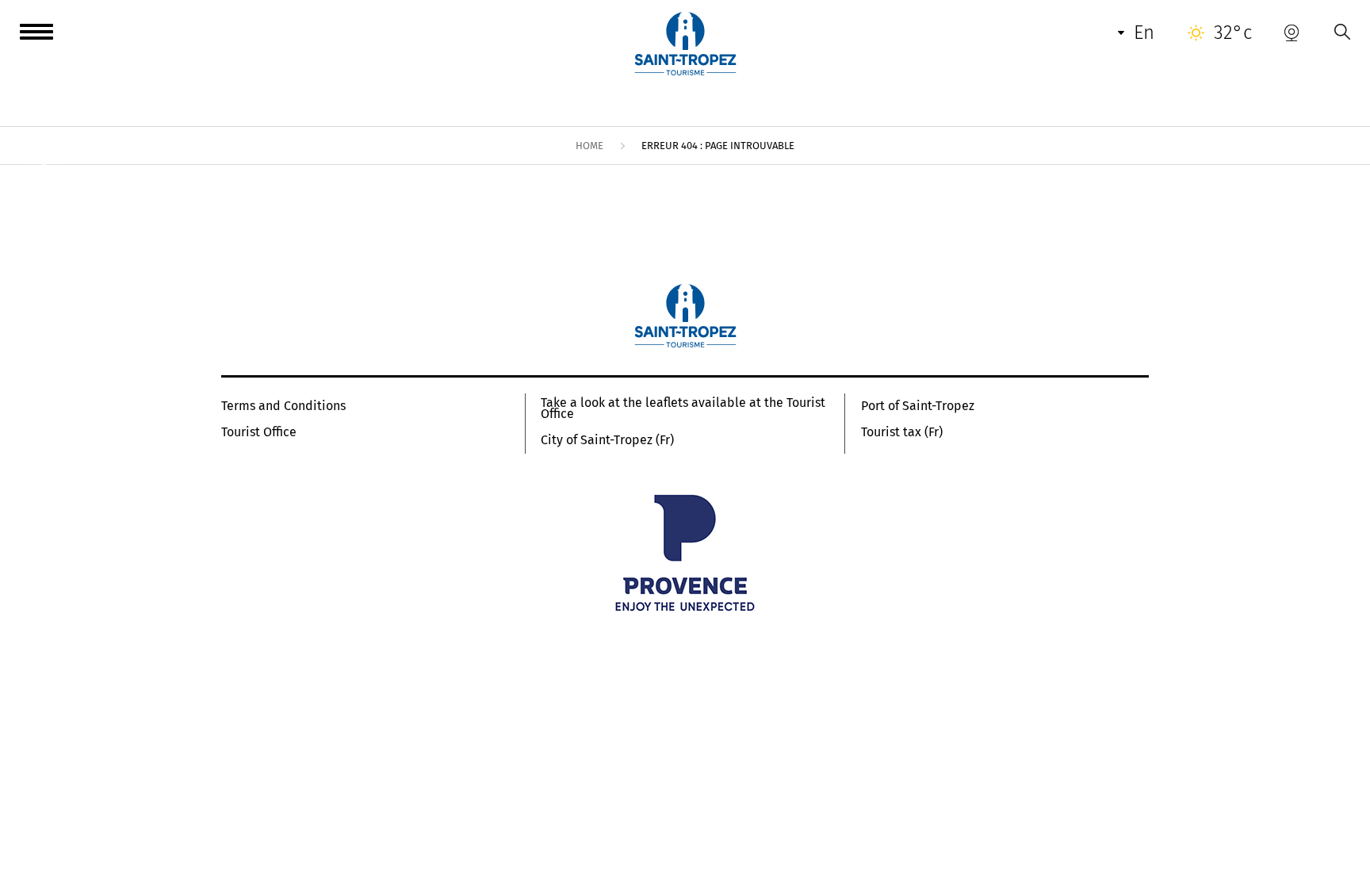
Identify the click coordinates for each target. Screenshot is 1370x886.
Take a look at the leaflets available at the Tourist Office (683, 408)
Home (589, 146)
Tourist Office (259, 432)
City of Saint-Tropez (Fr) (607, 440)
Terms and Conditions (283, 406)
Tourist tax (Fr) (902, 432)
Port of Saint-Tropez (917, 406)
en (1144, 32)
